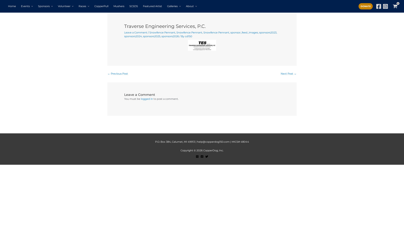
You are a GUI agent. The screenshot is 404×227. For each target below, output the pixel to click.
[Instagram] (385, 6)
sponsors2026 (170, 36)
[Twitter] (206, 156)
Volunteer (64, 6)
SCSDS (133, 6)
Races (82, 6)
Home (12, 6)
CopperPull (101, 6)
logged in (147, 98)
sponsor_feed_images (244, 32)
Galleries (172, 6)
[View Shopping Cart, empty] (394, 6)
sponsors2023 (267, 32)
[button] (366, 6)
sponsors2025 (151, 36)
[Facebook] (378, 6)
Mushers (118, 6)
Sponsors (44, 6)
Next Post (288, 73)
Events (25, 6)
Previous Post (118, 73)
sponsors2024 (133, 36)
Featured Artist (152, 6)
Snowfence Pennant (162, 32)
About (190, 6)
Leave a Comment (135, 32)
